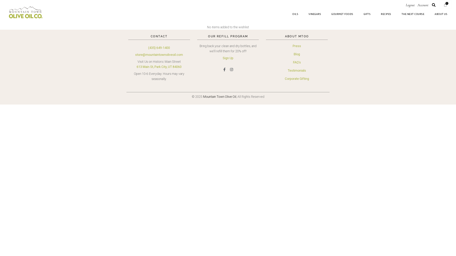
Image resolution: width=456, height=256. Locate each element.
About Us (441, 14)
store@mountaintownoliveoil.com (159, 55)
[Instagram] (231, 69)
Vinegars (315, 14)
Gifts (367, 14)
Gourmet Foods (342, 14)
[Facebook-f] (224, 69)
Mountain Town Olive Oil (219, 96)
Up (231, 58)
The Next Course (412, 14)
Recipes (386, 14)
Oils (295, 14)
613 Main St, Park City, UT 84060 (159, 67)
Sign (226, 58)
